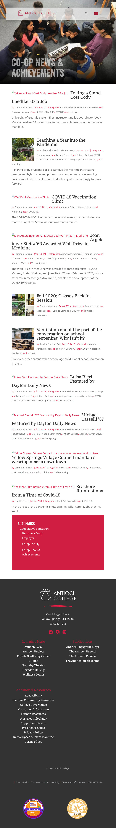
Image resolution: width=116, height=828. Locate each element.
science (73, 112)
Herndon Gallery (33, 670)
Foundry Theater (33, 665)
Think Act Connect (65, 348)
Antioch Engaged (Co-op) (82, 647)
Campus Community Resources (33, 700)
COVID (40, 112)
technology (30, 438)
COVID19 (59, 112)
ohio (69, 258)
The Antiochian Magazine (82, 660)
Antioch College (84, 155)
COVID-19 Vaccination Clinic (74, 199)
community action (62, 396)
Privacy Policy (33, 732)
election (96, 348)
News (61, 467)
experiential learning (86, 159)
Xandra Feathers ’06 (50, 344)
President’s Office (33, 727)
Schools (31, 353)
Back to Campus (61, 310)
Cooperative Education (34, 528)
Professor (77, 258)
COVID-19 (49, 112)
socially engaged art (42, 400)
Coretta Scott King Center (33, 656)
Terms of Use (33, 741)
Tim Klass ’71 (21, 501)
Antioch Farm (33, 647)
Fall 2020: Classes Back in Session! (63, 298)
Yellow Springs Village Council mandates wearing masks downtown (53, 459)
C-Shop (33, 660)
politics (45, 472)
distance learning (66, 159)
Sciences (16, 258)
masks (37, 472)
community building (83, 396)
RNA (85, 258)
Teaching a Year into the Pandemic (61, 142)
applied (83, 433)
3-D (33, 433)
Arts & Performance (70, 391)
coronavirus (94, 467)
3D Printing (55, 433)
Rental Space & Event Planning (33, 737)
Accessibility (33, 695)
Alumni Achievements (71, 107)
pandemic (17, 353)
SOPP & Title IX (94, 782)
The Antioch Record (82, 651)
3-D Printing (43, 433)
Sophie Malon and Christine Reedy (57, 150)
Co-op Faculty (30, 544)
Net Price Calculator (33, 718)
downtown (27, 472)
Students (41, 310)
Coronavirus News (21, 112)
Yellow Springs (38, 263)
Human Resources (33, 713)
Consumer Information (33, 709)
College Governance (33, 704)
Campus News (90, 107)
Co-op (100, 391)
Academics (26, 523)
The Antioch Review (82, 656)
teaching (16, 164)
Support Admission (33, 723)
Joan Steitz (60, 258)
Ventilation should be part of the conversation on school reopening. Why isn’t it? (69, 334)
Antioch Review (33, 651)
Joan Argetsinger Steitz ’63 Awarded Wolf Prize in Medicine (57, 242)
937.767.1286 (58, 623)
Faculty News (62, 155)
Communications (23, 107)
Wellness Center (33, 674)
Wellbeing (17, 211)
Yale (23, 263)
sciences (16, 263)
